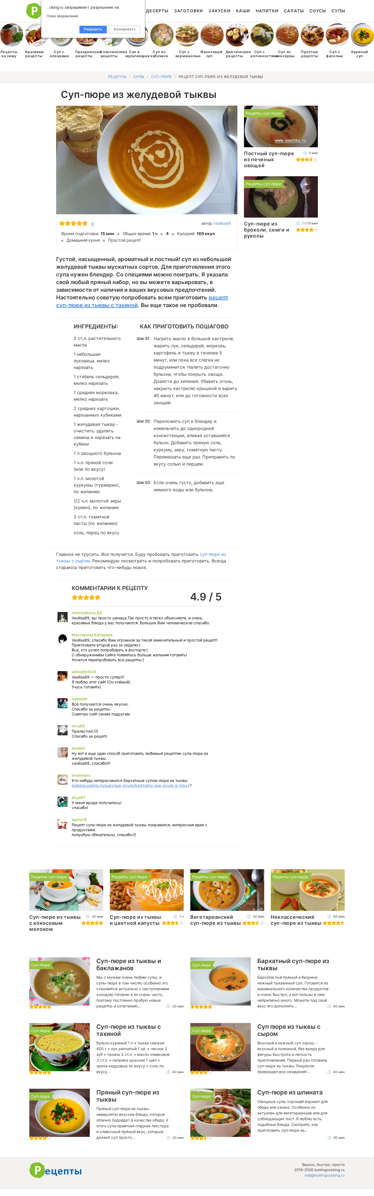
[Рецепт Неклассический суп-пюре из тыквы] (308, 890)
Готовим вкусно (55, 1170)
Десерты (157, 10)
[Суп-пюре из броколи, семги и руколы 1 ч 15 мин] (281, 197)
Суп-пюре (40, 965)
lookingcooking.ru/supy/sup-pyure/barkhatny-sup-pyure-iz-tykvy (131, 785)
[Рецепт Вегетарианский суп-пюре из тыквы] (227, 890)
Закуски (219, 10)
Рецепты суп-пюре (263, 113)
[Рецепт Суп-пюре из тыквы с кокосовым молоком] (66, 890)
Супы (338, 10)
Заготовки (188, 10)
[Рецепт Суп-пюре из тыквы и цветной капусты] (147, 890)
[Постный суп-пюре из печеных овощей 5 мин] (281, 126)
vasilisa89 (222, 223)
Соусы (317, 10)
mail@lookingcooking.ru (324, 1175)
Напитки (267, 10)
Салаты (294, 10)
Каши (243, 10)
